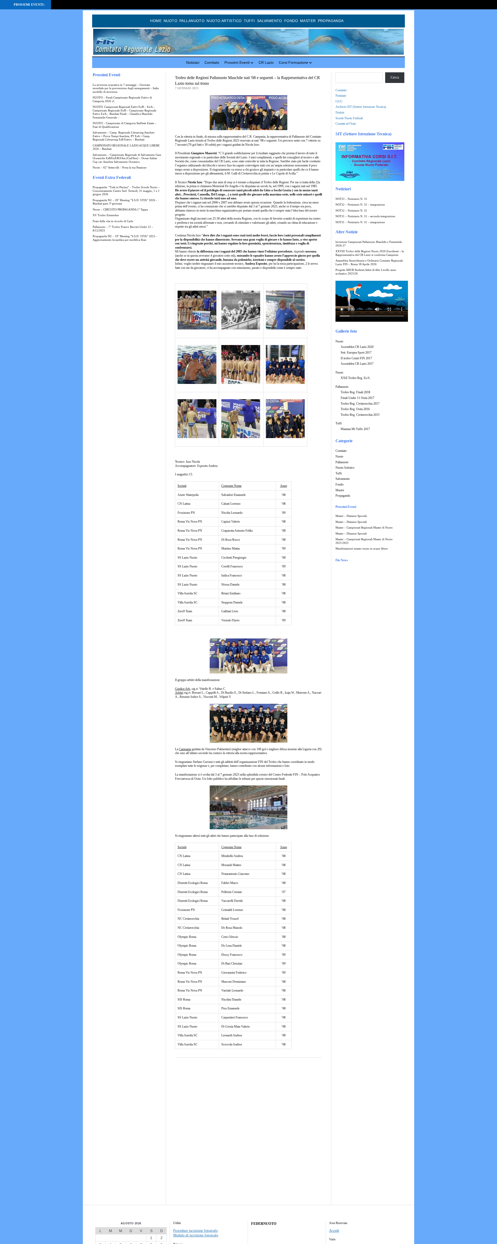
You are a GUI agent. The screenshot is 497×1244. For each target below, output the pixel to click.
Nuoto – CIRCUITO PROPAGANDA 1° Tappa (120, 209)
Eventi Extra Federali (112, 177)
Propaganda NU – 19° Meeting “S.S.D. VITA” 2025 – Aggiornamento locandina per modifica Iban (125, 238)
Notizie (339, 112)
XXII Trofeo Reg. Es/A (355, 378)
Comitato (211, 62)
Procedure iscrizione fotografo (195, 1231)
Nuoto (170, 21)
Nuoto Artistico (224, 21)
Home (156, 21)
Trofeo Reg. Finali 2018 (355, 392)
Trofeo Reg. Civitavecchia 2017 (360, 403)
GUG (338, 101)
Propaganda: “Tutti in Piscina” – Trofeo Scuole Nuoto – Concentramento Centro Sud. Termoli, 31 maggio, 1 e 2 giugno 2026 (126, 191)
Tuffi (249, 21)
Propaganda (331, 21)
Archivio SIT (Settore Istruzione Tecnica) (360, 107)
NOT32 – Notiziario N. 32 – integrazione (360, 204)
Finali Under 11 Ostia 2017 (357, 398)
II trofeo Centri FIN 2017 (356, 358)
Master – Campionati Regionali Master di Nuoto (364, 527)
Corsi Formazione (293, 62)
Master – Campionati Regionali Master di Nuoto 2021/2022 (364, 541)
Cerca (395, 77)
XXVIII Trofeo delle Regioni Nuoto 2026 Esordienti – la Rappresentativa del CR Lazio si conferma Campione (369, 253)
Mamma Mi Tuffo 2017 (355, 429)
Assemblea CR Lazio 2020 (357, 347)
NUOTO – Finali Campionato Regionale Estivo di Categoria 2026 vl (122, 99)
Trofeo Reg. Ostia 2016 (355, 409)
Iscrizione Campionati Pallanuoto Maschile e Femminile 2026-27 (368, 244)
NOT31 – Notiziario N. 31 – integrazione (360, 222)
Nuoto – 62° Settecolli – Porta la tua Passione (120, 167)
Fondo (291, 21)
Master (308, 21)
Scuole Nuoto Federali (349, 118)
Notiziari (192, 62)
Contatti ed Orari (345, 123)
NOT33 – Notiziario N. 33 (351, 199)
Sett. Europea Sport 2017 (356, 352)
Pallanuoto (191, 21)
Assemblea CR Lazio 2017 (357, 364)
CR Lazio (266, 62)
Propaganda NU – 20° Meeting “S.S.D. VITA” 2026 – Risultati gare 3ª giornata (125, 202)
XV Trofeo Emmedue (106, 215)
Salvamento (269, 21)
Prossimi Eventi (237, 62)
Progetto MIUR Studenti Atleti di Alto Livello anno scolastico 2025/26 (365, 272)
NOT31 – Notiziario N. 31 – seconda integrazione (365, 216)
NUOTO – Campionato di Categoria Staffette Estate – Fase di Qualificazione (124, 125)
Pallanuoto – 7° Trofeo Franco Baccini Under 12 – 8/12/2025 (123, 229)
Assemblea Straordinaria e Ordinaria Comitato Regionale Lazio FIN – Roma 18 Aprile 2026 (369, 262)
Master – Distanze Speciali (351, 516)
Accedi (334, 1231)
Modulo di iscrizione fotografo (195, 1235)
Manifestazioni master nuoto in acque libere (361, 548)
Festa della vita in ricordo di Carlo (113, 221)
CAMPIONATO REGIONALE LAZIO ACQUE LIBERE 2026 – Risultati (126, 147)
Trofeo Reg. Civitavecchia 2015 (360, 415)
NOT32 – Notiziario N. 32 (351, 210)
